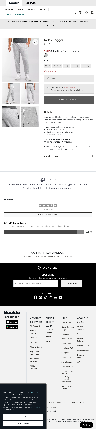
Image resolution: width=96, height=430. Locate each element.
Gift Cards (34, 342)
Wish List (34, 337)
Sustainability (83, 345)
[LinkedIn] (55, 297)
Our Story (81, 322)
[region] (23, 406)
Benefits (49, 341)
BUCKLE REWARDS (15, 15)
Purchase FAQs (67, 348)
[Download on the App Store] (12, 321)
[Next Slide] (53, 25)
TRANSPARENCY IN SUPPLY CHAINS (53, 402)
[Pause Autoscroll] (48, 25)
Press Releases (83, 350)
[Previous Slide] (43, 25)
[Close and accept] (43, 387)
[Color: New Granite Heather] (46, 55)
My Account (35, 326)
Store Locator (66, 362)
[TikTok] (45, 297)
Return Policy (66, 343)
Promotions (66, 357)
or (74, 21)
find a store (50, 267)
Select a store (70, 87)
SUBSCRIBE (72, 283)
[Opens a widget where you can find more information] (86, 425)
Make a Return (36, 347)
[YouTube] (60, 297)
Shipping (65, 352)
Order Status (66, 339)
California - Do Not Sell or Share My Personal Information (67, 376)
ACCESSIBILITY (78, 402)
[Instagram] (50, 297)
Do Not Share (23, 424)
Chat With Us (67, 322)
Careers (80, 334)
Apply (48, 337)
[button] (9, 9)
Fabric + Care (51, 156)
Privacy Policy (36, 407)
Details (48, 112)
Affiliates (80, 362)
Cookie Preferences (48, 407)
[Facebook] (35, 297)
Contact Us (65, 334)
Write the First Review (48, 214)
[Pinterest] (40, 297)
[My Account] (81, 12)
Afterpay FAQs (67, 366)
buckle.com (35, 392)
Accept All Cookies (23, 417)
